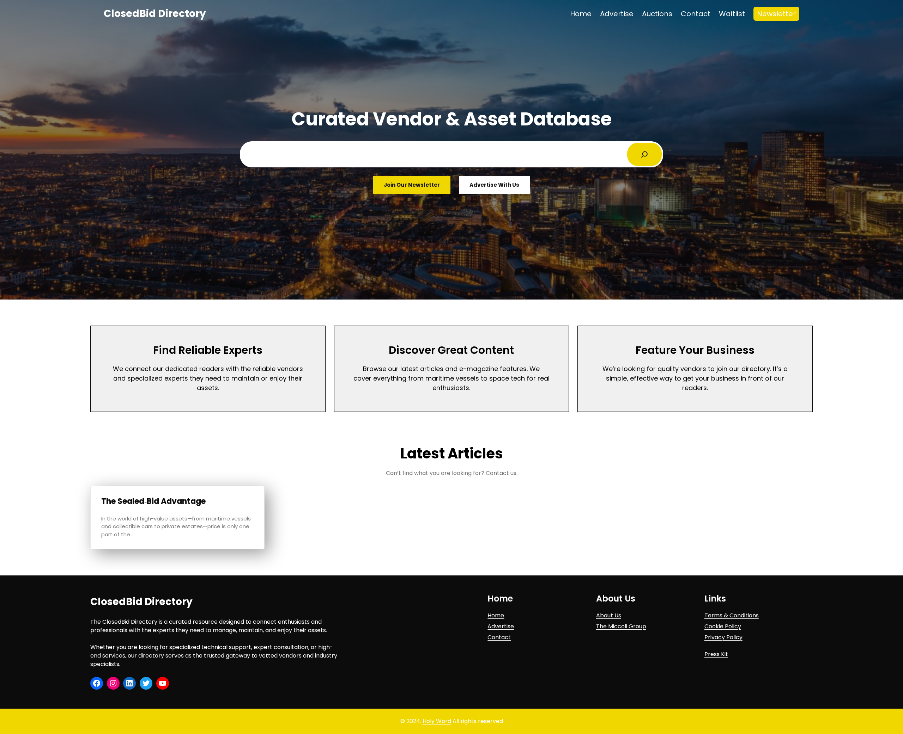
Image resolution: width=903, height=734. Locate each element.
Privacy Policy (723, 637)
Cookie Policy (722, 626)
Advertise (500, 626)
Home (495, 615)
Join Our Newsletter (412, 185)
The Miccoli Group (621, 626)
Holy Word (437, 721)
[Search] (644, 154)
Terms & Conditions (731, 615)
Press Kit (716, 654)
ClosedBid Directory (155, 13)
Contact (499, 637)
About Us (608, 615)
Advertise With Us (494, 185)
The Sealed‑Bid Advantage (153, 501)
